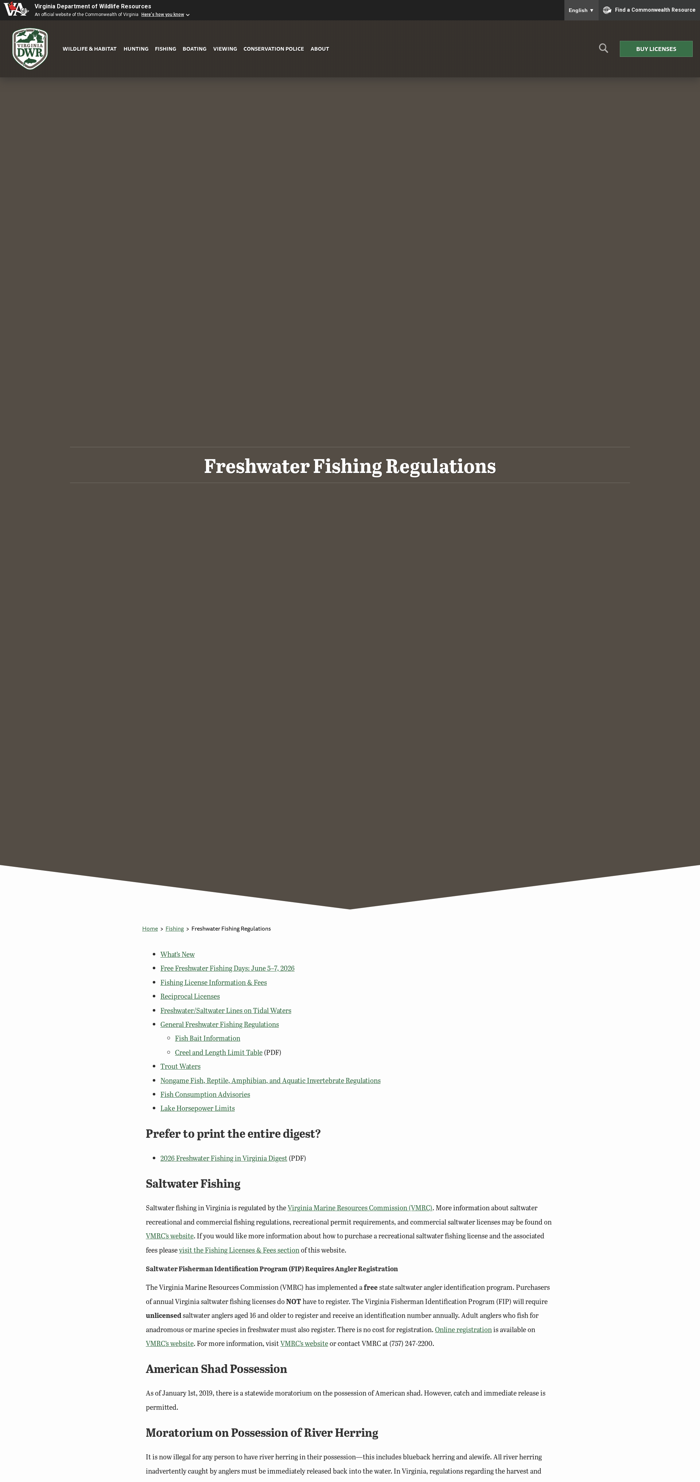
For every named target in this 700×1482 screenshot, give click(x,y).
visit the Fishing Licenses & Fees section (239, 1250)
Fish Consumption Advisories (205, 1094)
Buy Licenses (656, 49)
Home (150, 928)
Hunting (136, 48)
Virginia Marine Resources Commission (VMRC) (360, 1208)
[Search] (603, 51)
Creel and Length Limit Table (218, 1052)
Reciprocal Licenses (190, 996)
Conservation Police (274, 48)
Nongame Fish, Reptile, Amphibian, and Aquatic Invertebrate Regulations (270, 1080)
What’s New (177, 954)
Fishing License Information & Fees (213, 982)
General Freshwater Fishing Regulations (219, 1024)
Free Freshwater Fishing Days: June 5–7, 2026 (227, 968)
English (581, 10)
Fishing (165, 48)
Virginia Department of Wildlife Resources (93, 6)
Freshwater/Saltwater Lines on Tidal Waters (225, 1010)
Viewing (225, 48)
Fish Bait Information (207, 1038)
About (320, 48)
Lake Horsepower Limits (197, 1108)
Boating (194, 48)
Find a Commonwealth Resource (655, 9)
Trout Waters (180, 1066)
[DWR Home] (30, 49)
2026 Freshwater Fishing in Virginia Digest (223, 1158)
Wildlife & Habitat (90, 48)
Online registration (463, 1329)
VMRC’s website (170, 1236)
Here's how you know (162, 14)
